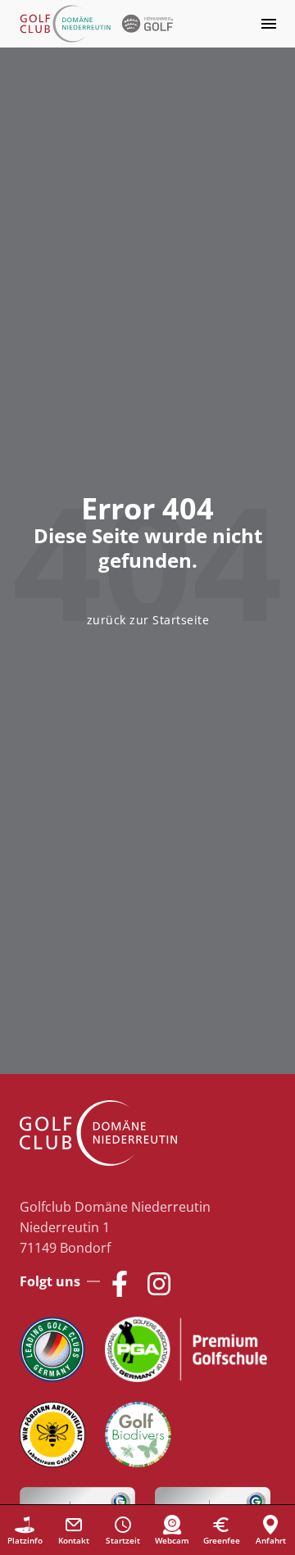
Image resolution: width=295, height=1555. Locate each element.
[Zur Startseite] (98, 24)
